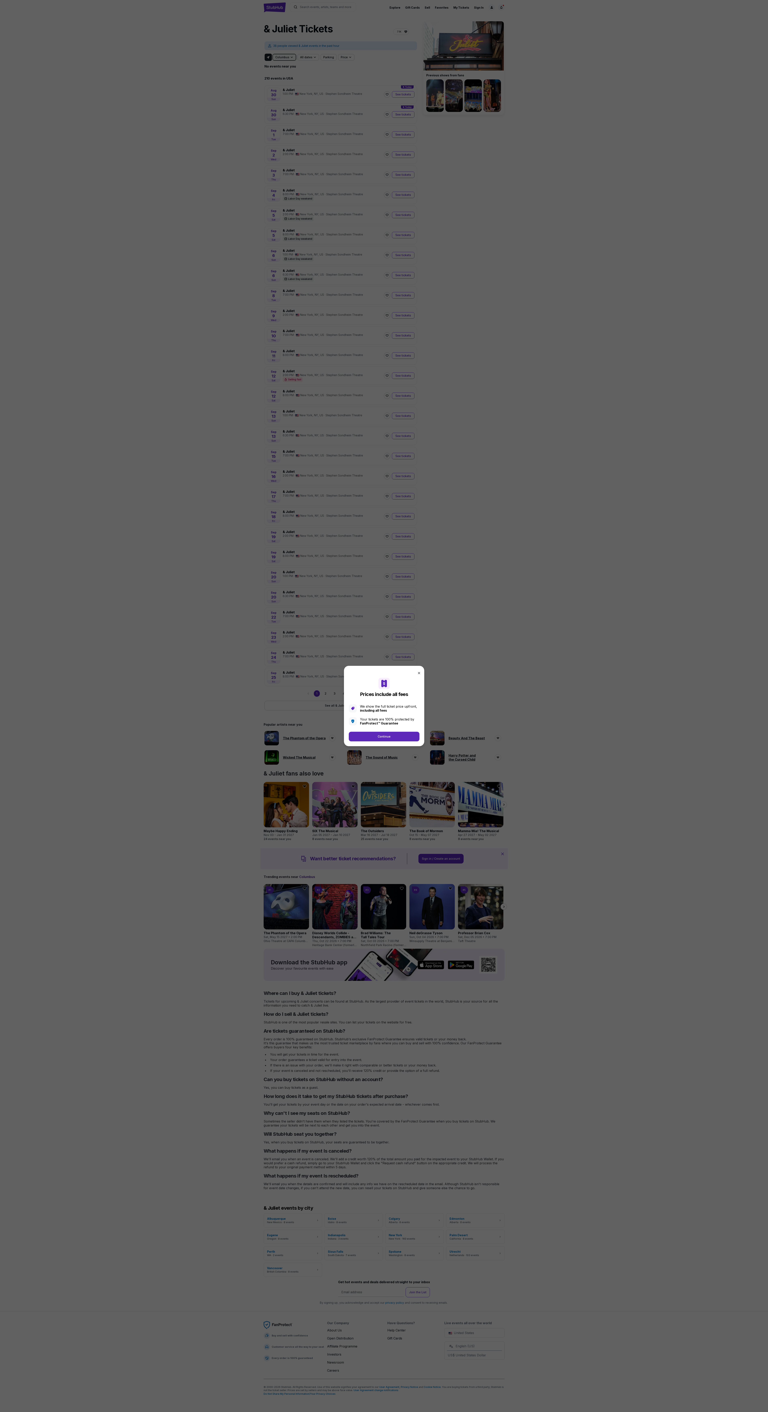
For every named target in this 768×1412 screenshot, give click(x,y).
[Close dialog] (419, 673)
